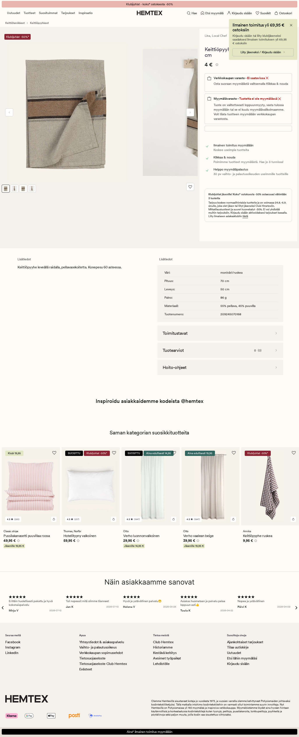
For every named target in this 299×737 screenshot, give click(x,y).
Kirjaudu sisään (238, 664)
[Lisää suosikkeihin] (190, 187)
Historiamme (162, 647)
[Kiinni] (291, 25)
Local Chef (219, 35)
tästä (245, 216)
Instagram (12, 647)
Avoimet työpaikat (167, 658)
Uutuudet (13, 13)
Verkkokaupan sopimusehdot (101, 653)
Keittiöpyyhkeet (39, 23)
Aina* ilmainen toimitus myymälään (149, 731)
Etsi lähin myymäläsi (242, 658)
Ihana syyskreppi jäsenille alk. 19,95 (149, 4)
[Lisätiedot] (216, 65)
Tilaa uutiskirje (238, 647)
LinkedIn (11, 653)
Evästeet (85, 669)
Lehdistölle (161, 664)
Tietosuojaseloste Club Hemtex (103, 664)
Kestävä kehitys (164, 653)
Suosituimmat (48, 13)
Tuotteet (29, 13)
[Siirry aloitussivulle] (149, 13)
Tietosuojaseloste (92, 658)
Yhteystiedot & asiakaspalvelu (101, 642)
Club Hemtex (163, 642)
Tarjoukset (68, 13)
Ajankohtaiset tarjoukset (245, 642)
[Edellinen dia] (9, 112)
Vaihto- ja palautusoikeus (98, 647)
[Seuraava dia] (190, 112)
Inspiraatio (86, 13)
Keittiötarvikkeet (15, 23)
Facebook (12, 642)
